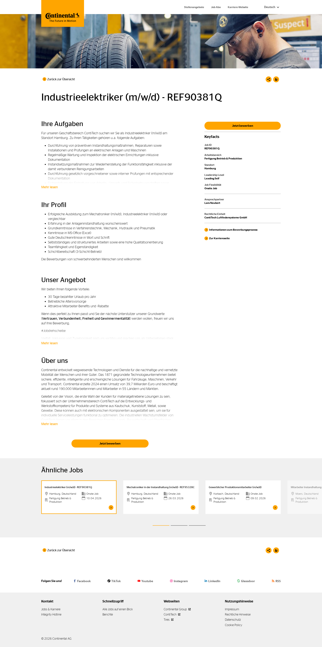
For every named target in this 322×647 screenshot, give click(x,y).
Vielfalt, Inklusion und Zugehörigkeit (66, 338)
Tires (167, 619)
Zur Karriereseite (219, 238)
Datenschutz (233, 619)
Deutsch (270, 7)
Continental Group (175, 609)
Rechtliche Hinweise (238, 614)
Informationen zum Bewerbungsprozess (233, 229)
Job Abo (216, 7)
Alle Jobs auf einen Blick (117, 609)
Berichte (107, 614)
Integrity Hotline (51, 614)
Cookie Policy (233, 625)
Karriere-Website (238, 7)
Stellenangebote (194, 7)
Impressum (232, 609)
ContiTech (170, 614)
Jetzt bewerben (110, 443)
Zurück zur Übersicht (61, 79)
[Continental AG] (62, 13)
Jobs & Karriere (50, 609)
